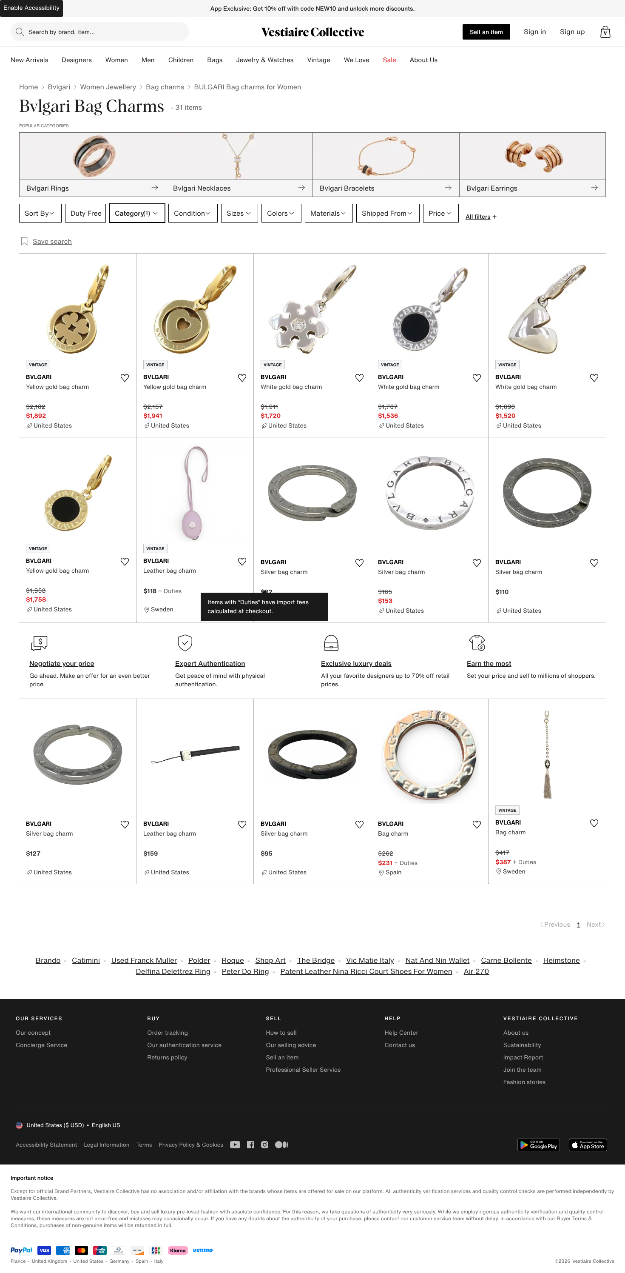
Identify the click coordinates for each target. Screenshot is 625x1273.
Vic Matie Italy (370, 960)
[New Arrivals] (54, 60)
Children (181, 60)
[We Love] (376, 60)
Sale (389, 60)
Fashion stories (524, 1082)
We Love (356, 60)
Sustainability (522, 1045)
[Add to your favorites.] (124, 378)
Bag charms (165, 87)
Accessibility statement (46, 1145)
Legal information (106, 1145)
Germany (119, 1261)
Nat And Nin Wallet (438, 960)
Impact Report (523, 1057)
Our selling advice (291, 1045)
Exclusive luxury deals (356, 663)
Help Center (401, 1032)
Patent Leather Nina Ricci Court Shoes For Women (366, 971)
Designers (77, 60)
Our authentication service (184, 1045)
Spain (142, 1261)
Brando (48, 960)
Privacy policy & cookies (191, 1145)
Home (28, 87)
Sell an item (486, 31)
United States (89, 1261)
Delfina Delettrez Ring (173, 971)
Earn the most (489, 663)
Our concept (33, 1032)
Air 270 (476, 971)
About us (515, 1032)
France (18, 1261)
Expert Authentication (210, 663)
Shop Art (271, 960)
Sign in (535, 31)
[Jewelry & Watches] (300, 60)
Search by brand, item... (61, 31)
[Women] (134, 60)
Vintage (318, 60)
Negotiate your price (61, 663)
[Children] (200, 60)
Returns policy (167, 1057)
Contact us (400, 1045)
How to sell (281, 1032)
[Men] (161, 60)
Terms (144, 1145)
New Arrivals (29, 60)
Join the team (522, 1069)
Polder (199, 960)
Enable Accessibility (31, 7)
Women (116, 60)
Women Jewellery (108, 87)
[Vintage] (337, 60)
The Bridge (316, 960)
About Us (424, 60)
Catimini (86, 960)
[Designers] (98, 60)
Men (148, 60)
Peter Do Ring (245, 971)
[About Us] (444, 60)
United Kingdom (50, 1261)
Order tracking (167, 1032)
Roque (233, 960)
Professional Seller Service (303, 1069)
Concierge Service (41, 1045)
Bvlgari (59, 87)
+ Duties (170, 590)
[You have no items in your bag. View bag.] (605, 32)
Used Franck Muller (144, 960)
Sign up (572, 31)
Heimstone (561, 960)
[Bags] (229, 60)
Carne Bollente (506, 960)
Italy (159, 1261)
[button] (605, 32)
